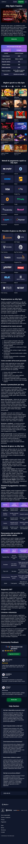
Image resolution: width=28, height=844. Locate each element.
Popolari (3, 86)
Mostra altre (14, 699)
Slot (23, 86)
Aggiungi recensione (14, 654)
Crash (16, 86)
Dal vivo (9, 86)
